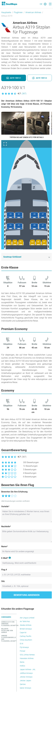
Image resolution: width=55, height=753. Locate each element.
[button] (13, 93)
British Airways (26, 629)
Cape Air (23, 632)
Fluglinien (18, 12)
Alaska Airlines (25, 625)
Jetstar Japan (25, 681)
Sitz (3, 581)
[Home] (9, 3)
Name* (4, 546)
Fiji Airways (24, 647)
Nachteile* (6, 526)
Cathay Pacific (25, 636)
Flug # (4, 569)
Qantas (23, 684)
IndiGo (22, 666)
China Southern (26, 640)
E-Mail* (4, 558)
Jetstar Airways (26, 677)
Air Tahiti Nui (25, 621)
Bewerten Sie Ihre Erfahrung (14, 491)
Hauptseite (6, 12)
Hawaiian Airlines (27, 658)
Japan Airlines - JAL (27, 669)
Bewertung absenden (27, 595)
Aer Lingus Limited (27, 618)
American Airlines (33, 12)
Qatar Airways (25, 688)
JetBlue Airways (26, 673)
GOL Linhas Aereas (27, 655)
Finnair (22, 651)
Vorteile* (5, 506)
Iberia (22, 662)
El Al (21, 644)
